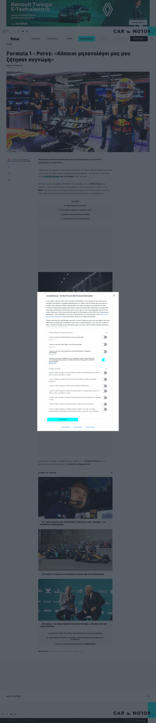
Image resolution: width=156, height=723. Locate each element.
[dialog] (78, 361)
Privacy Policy (90, 427)
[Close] (115, 296)
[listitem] (78, 332)
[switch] (104, 337)
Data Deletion (66, 427)
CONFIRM (63, 419)
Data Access (78, 427)
